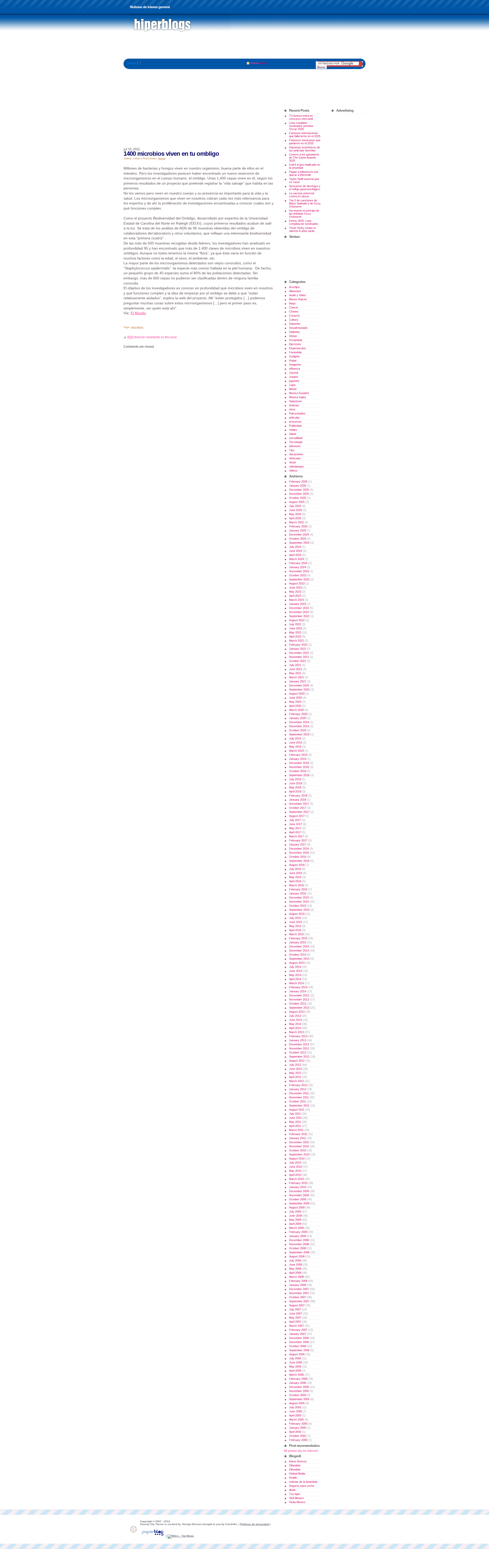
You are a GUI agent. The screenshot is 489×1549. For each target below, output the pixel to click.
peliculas (294, 417)
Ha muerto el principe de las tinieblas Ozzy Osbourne (304, 213)
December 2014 (299, 946)
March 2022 (296, 640)
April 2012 (295, 1076)
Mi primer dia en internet (301, 1451)
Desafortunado (298, 327)
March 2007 (296, 1325)
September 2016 (299, 860)
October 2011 (297, 1101)
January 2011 (297, 1138)
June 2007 (295, 1313)
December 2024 (299, 534)
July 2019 (295, 738)
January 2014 (297, 991)
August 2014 (297, 962)
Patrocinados (297, 413)
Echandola (295, 340)
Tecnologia (295, 442)
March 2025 (296, 522)
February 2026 (298, 481)
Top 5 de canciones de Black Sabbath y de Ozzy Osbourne (305, 203)
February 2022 (298, 644)
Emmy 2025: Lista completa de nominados (303, 222)
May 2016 (295, 877)
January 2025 (297, 530)
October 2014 (297, 954)
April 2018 (295, 791)
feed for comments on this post (151, 337)
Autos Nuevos (298, 1461)
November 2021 (299, 656)
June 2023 (295, 587)
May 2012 (295, 1072)
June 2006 (295, 1362)
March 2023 (296, 599)
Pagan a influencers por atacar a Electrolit (303, 173)
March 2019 (296, 750)
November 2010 (299, 1146)
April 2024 (295, 554)
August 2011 (296, 1109)
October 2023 (297, 575)
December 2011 (299, 1093)
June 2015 (295, 921)
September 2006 (299, 1350)
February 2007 (298, 1329)
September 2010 (299, 1154)
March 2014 (296, 983)
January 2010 (297, 1187)
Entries (255, 63)
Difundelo (295, 1465)
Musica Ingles (297, 397)
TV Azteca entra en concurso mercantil (301, 117)
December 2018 (299, 762)
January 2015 (297, 942)
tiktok (292, 1489)
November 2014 (299, 950)
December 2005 (299, 1386)
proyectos (295, 421)
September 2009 (299, 1203)
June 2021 (295, 669)
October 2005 (297, 1395)
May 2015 (295, 926)
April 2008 (295, 1272)
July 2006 (295, 1358)
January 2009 (297, 1236)
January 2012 (297, 1089)
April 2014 (295, 979)
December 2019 (299, 722)
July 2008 (295, 1260)
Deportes (295, 323)
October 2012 (297, 1052)
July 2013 (295, 1015)
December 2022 (299, 607)
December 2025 (299, 489)
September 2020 (299, 689)
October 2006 (297, 1346)
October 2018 (297, 771)
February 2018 (298, 795)
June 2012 (295, 1068)
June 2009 (295, 1215)
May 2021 (295, 673)
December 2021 (299, 652)
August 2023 (297, 583)
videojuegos (296, 466)
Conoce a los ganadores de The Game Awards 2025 (304, 157)
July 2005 (295, 1407)
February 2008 (298, 1280)
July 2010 (295, 1162)
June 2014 (295, 970)
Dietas (293, 335)
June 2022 (295, 628)
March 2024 (296, 559)
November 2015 (299, 901)
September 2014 (299, 958)
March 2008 (296, 1276)
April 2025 (295, 518)
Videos (293, 470)
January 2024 (297, 567)
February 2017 (298, 840)
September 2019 (299, 734)
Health (293, 1477)
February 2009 (298, 1231)
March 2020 (296, 709)
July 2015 (295, 917)
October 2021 (297, 660)
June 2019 (295, 742)
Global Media (297, 1473)
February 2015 (298, 938)
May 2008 (295, 1268)
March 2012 (296, 1081)
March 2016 (296, 885)
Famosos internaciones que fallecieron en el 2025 (304, 135)
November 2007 (299, 1293)
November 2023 (299, 571)
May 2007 (295, 1317)
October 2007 (297, 1297)
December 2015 (299, 897)
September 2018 (299, 775)
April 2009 (295, 1223)
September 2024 (299, 542)
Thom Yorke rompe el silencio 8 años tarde (302, 229)
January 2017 (297, 844)
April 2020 (295, 705)
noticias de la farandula (303, 1481)
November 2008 (299, 1244)
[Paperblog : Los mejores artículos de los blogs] (153, 1535)
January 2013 (297, 1040)
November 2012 (299, 1048)
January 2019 (297, 758)
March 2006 (296, 1374)
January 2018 (297, 799)
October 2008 (297, 1248)
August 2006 (297, 1354)
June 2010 (295, 1166)
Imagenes (295, 364)
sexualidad (295, 437)
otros (292, 409)
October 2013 (297, 1003)
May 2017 (295, 828)
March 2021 (296, 677)
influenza (294, 368)
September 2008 (299, 1252)
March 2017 (296, 836)
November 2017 (299, 803)
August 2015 (297, 913)
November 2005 (299, 1390)
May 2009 (295, 1219)
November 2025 (299, 493)
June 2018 (295, 783)
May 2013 (295, 1023)
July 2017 (295, 820)
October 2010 (297, 1150)
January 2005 (297, 1427)
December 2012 (299, 1044)
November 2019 (299, 726)
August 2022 (297, 620)
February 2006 (298, 1378)
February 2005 (298, 1423)
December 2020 (299, 685)
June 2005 (295, 1411)
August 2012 (297, 1060)
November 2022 (299, 612)
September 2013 (299, 1007)
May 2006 (295, 1366)
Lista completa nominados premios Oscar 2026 (301, 126)
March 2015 (296, 934)
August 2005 (297, 1403)
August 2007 (297, 1305)
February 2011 (298, 1134)
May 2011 (295, 1121)
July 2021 (295, 665)
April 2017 (295, 832)
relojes (293, 429)
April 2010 (295, 1174)
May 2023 (295, 591)
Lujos (292, 384)
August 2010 (297, 1158)
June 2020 (295, 697)
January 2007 (297, 1333)
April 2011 (295, 1125)
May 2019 (295, 746)
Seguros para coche (301, 1485)
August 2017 (297, 815)
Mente (293, 388)
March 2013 (296, 1032)
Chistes (293, 311)
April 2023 (295, 595)
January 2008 (297, 1284)
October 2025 (297, 497)
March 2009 (296, 1227)
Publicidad (295, 425)
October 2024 (297, 538)
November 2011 (299, 1097)
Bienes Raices (298, 299)
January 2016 (297, 893)
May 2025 (295, 514)
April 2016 (295, 881)
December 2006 (299, 1337)
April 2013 (295, 1028)
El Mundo (138, 313)
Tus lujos (294, 1493)
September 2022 (299, 616)
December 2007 (299, 1289)
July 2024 (295, 546)
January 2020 (297, 718)
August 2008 (297, 1256)
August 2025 (297, 501)
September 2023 (299, 579)
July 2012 (295, 1064)
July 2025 (295, 505)
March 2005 (296, 1419)
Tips (291, 450)
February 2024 (298, 563)
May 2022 (295, 632)
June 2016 (295, 873)
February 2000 (298, 1439)
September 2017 (299, 811)
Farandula (295, 352)
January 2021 (297, 681)
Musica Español (299, 393)
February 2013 (298, 1036)
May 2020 (295, 701)
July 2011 (295, 1113)
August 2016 (297, 864)
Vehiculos (295, 458)
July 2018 (295, 779)
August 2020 (297, 693)
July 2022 (295, 624)
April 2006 (295, 1370)
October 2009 (297, 1199)
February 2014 (298, 987)
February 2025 (298, 526)
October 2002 (297, 1435)
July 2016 (295, 868)
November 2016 (299, 852)
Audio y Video (297, 295)
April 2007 (295, 1321)
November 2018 (299, 767)
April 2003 (295, 1431)
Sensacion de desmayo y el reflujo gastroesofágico (304, 188)
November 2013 (299, 999)
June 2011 (295, 1117)
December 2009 (299, 1191)
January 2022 (297, 648)
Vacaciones (296, 454)
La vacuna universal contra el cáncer (301, 195)
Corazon (294, 315)
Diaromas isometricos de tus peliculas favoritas (304, 149)
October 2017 (297, 807)
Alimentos (295, 291)
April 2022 (295, 636)
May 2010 (295, 1170)
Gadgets (294, 356)
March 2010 (296, 1178)
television (295, 446)
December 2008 (299, 1240)
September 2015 (299, 909)
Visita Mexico (297, 1502)
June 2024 (295, 550)
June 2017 (295, 824)
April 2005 (295, 1415)
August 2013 (297, 1011)
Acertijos (294, 287)
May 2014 (295, 975)
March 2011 (296, 1129)
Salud (161, 158)
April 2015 (295, 930)
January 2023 (297, 603)
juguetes (294, 380)
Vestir (292, 462)
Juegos (293, 376)
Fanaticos (180, 25)
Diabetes (294, 331)
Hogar (293, 360)
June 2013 (295, 1019)
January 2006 (297, 1382)
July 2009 (295, 1211)
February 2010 (298, 1182)
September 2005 (299, 1399)
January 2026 (297, 485)
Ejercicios (295, 344)
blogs (292, 303)
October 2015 (297, 905)
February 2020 (298, 713)
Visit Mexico (296, 1498)
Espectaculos (297, 348)
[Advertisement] (244, 47)
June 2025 (295, 510)
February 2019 (298, 754)
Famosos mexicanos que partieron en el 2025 (304, 142)
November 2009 (299, 1195)
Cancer (293, 307)
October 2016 (297, 856)
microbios (137, 327)
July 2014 (295, 966)
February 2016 (298, 889)
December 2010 (299, 1142)
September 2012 (299, 1056)
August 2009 (297, 1207)
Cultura (293, 319)
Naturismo (295, 401)
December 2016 (299, 848)
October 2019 (297, 730)
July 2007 (295, 1309)
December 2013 (299, 995)
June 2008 (295, 1264)
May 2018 (295, 787)
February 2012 (298, 1085)
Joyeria (293, 372)
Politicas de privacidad (254, 1524)
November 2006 (299, 1342)
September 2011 (299, 1105)
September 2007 (299, 1301)
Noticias (294, 405)
